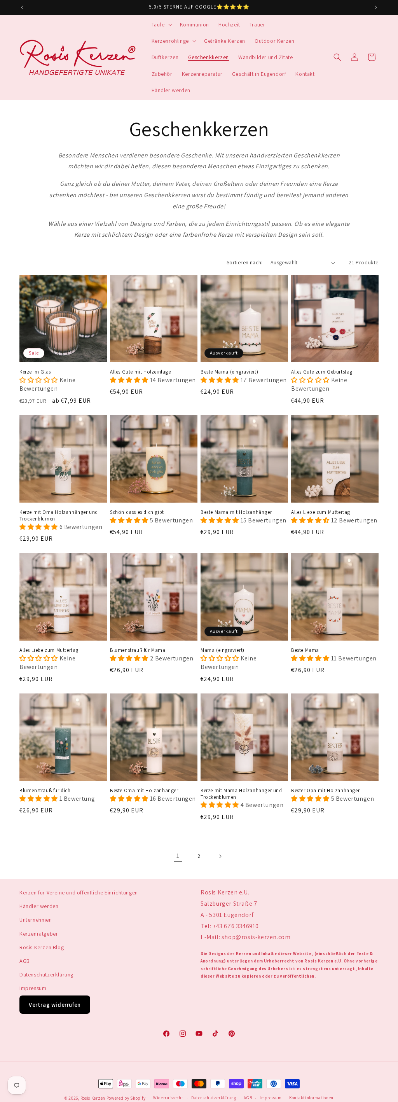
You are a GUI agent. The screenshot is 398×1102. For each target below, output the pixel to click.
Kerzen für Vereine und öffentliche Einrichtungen (78, 892)
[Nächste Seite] (220, 856)
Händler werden (38, 906)
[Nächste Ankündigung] (375, 7)
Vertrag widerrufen (55, 1004)
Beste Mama (305, 650)
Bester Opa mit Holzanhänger (325, 791)
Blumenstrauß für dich (45, 791)
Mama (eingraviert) (222, 650)
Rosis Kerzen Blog (41, 947)
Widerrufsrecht (168, 1097)
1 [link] (178, 856)
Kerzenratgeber (38, 933)
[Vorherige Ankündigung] (22, 7)
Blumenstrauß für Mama (138, 650)
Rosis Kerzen (92, 1098)
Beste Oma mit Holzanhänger (144, 791)
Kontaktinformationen (311, 1097)
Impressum (32, 988)
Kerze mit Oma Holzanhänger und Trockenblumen (58, 515)
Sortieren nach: (245, 262)
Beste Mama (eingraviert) (229, 372)
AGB (24, 960)
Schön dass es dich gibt (137, 512)
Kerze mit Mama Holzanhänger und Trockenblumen (241, 794)
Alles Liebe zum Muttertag (320, 512)
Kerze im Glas (35, 372)
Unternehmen (35, 919)
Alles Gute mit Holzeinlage (140, 372)
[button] (161, 24)
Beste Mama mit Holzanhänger (236, 512)
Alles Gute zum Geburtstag (322, 372)
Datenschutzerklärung (46, 974)
